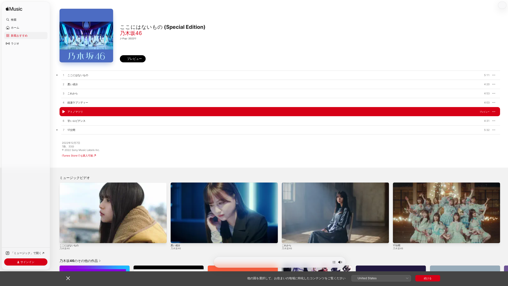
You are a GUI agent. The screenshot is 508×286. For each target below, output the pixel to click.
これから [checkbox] (72, 93)
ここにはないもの (69, 245)
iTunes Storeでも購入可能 (77, 155)
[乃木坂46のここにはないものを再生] (63, 75)
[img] (14, 9)
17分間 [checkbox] (71, 129)
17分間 (396, 245)
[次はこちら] (334, 262)
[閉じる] (68, 278)
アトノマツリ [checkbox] (75, 111)
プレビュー (485, 75)
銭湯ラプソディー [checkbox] (77, 102)
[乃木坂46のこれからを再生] (63, 93)
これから (286, 245)
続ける (428, 278)
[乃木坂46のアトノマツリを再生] (63, 112)
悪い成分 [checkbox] (72, 84)
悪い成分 (175, 245)
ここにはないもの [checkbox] (77, 75)
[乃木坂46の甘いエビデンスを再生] (63, 121)
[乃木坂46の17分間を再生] (63, 130)
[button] (25, 19)
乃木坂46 (131, 33)
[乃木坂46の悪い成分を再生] (63, 84)
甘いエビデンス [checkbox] (76, 120)
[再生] (64, 238)
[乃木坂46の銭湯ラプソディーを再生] (63, 102)
